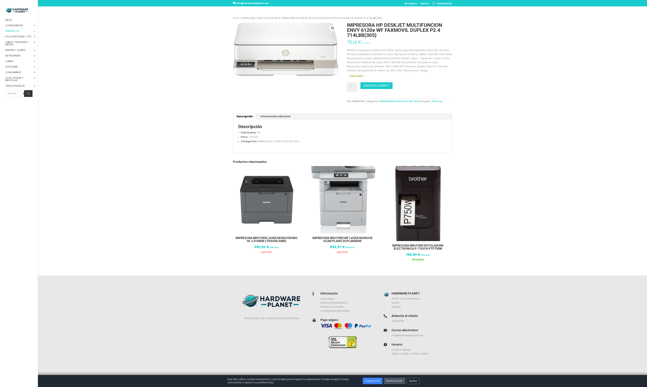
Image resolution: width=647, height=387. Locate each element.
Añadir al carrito (376, 85)
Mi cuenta (411, 3)
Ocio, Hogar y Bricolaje (14, 79)
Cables (9, 61)
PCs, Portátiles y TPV (18, 36)
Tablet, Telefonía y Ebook (17, 43)
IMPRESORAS (248, 18)
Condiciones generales (334, 310)
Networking (13, 55)
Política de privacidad (333, 302)
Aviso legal (327, 298)
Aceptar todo (372, 380)
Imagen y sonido (15, 50)
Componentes (14, 25)
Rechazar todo (394, 380)
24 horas (437, 101)
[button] (333, 28)
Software (11, 67)
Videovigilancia (15, 86)
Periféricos (12, 31)
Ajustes (413, 380)
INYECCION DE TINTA (269, 18)
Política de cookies (332, 306)
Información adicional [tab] (275, 116)
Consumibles (13, 72)
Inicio (8, 20)
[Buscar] (28, 93)
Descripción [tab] (245, 116)
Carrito (424, 3)
